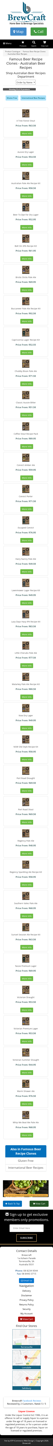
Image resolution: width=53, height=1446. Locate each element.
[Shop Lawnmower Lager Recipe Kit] (26, 583)
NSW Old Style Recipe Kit (26, 746)
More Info (27, 133)
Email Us (27, 1280)
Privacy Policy (27, 1299)
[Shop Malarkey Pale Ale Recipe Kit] (26, 677)
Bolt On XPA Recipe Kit (26, 246)
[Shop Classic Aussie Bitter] (26, 395)
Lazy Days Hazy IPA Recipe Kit (25, 621)
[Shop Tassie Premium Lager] (26, 958)
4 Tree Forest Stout (25, 120)
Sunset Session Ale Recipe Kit (25, 934)
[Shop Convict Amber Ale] (26, 458)
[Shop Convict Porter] (26, 489)
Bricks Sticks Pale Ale (26, 277)
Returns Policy (26, 1304)
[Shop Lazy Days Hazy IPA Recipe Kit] (26, 614)
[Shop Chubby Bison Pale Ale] (26, 364)
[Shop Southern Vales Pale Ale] (26, 896)
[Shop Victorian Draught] (26, 990)
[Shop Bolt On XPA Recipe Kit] (26, 238)
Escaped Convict (26, 527)
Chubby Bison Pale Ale (26, 371)
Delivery (26, 1290)
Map (19, 31)
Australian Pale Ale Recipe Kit (25, 183)
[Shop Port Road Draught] (26, 771)
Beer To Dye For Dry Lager (26, 214)
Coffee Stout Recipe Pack (26, 433)
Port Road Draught (26, 778)
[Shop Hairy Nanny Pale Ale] (26, 551)
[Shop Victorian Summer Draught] (26, 1052)
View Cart (40, 1203)
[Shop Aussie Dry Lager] (26, 144)
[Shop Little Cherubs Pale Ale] (26, 645)
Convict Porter (26, 496)
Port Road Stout (25, 809)
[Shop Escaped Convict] (26, 520)
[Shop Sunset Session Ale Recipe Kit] (26, 927)
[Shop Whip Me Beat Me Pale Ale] (26, 1115)
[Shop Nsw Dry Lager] (26, 708)
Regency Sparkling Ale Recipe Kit (26, 872)
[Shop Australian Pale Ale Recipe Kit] (26, 176)
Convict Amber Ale (26, 465)
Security (27, 1309)
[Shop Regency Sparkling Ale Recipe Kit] (26, 865)
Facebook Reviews (32, 1400)
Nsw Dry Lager (26, 715)
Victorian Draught (25, 997)
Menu (8, 43)
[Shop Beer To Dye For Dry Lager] (26, 207)
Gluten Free (12, 98)
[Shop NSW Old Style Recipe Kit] (26, 739)
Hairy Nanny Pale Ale (25, 559)
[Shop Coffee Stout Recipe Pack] (26, 426)
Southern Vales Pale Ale (25, 903)
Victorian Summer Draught (26, 1059)
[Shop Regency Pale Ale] (26, 833)
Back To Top (13, 1203)
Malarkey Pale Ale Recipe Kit (26, 684)
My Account (26, 1313)
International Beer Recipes (33, 98)
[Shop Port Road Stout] (26, 802)
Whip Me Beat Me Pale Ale (26, 1122)
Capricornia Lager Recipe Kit (26, 339)
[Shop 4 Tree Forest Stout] (26, 113)
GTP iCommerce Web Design (22, 1440)
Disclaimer (26, 1295)
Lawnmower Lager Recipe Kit (26, 590)
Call (40, 31)
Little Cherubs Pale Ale (26, 653)
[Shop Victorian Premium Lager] (26, 1021)
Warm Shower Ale (26, 1091)
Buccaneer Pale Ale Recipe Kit (25, 308)
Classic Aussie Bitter (26, 402)
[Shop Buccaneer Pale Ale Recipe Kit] (26, 301)
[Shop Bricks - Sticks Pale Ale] (26, 270)
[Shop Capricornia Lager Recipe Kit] (26, 332)
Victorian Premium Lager (26, 1028)
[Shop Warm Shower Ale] (26, 1084)
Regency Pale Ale (26, 840)
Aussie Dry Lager (26, 152)
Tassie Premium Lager (26, 966)
